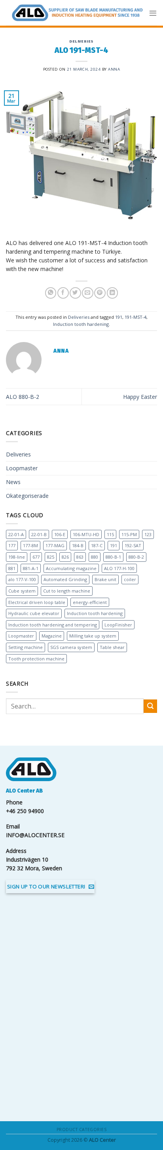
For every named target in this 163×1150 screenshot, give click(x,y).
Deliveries (81, 41)
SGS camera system (71, 647)
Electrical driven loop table (36, 602)
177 (11, 545)
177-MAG (54, 545)
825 (50, 557)
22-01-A (16, 534)
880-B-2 (136, 557)
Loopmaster (22, 468)
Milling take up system (92, 636)
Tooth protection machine (36, 659)
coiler (130, 579)
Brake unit (105, 579)
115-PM (129, 534)
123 (148, 534)
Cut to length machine (66, 591)
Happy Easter (140, 396)
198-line (16, 557)
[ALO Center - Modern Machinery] (77, 13)
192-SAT (133, 545)
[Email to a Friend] (87, 293)
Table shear (112, 647)
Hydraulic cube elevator (33, 613)
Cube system (22, 591)
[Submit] (150, 706)
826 (65, 557)
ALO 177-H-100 (119, 568)
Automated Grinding (65, 579)
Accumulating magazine (71, 568)
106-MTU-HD (86, 534)
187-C (96, 545)
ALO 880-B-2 (22, 396)
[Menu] (153, 13)
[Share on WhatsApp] (50, 293)
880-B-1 (113, 557)
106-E (59, 534)
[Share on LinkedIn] (112, 293)
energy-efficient (90, 602)
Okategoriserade (27, 495)
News (13, 482)
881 (11, 568)
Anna (114, 69)
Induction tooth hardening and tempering (52, 625)
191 (118, 317)
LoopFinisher (118, 625)
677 (36, 557)
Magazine (52, 636)
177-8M (30, 545)
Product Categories (81, 1129)
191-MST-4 (135, 317)
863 (79, 557)
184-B (77, 545)
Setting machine (25, 647)
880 (94, 557)
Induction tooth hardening (81, 324)
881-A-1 (30, 568)
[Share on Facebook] (62, 293)
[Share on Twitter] (75, 293)
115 (110, 534)
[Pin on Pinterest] (99, 293)
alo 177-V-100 (22, 579)
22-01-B (39, 534)
